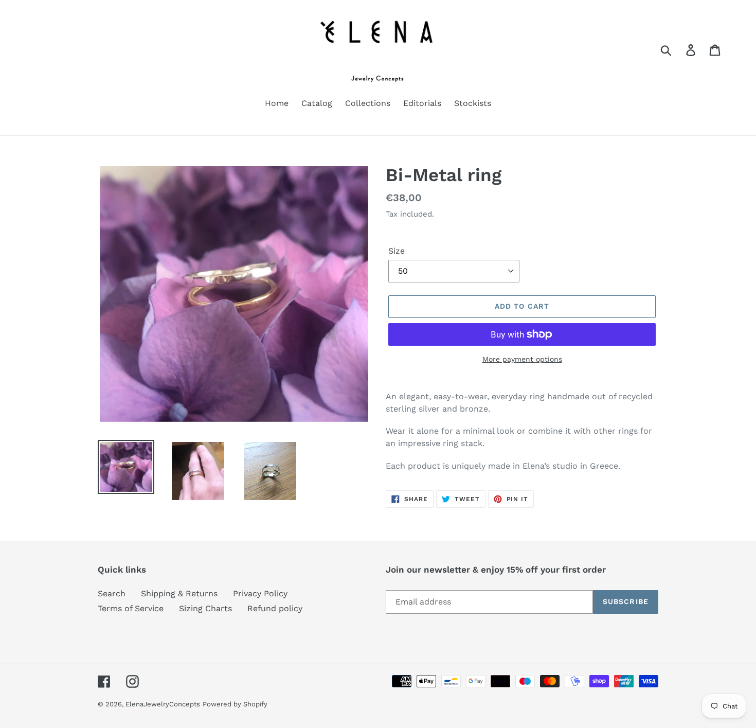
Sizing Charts (205, 608)
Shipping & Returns (179, 593)
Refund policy (274, 608)
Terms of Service (131, 608)
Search (111, 593)
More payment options (522, 359)
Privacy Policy (260, 593)
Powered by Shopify (235, 704)
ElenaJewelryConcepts (162, 704)
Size (396, 251)
